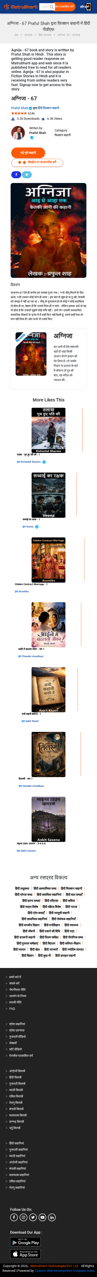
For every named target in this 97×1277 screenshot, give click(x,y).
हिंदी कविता (69, 900)
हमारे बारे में (15, 977)
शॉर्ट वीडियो (15, 1049)
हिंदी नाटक (71, 907)
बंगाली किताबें (16, 1109)
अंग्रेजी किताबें (17, 1071)
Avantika (24, 591)
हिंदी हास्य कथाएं (31, 900)
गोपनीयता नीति (17, 989)
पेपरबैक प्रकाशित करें (21, 1055)
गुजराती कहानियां (18, 1149)
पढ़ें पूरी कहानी (28, 153)
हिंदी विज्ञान (28, 955)
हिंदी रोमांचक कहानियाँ (64, 919)
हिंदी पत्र (69, 931)
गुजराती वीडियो (17, 1036)
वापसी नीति (15, 1002)
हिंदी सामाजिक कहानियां (34, 919)
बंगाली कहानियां (17, 1168)
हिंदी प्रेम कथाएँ (36, 913)
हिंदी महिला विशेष (52, 907)
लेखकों (13, 1043)
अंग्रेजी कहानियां (18, 1162)
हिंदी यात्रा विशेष (29, 907)
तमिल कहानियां (17, 1181)
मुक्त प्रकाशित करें (63, 6)
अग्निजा (63, 336)
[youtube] (42, 1217)
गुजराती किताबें (17, 1083)
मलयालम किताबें (18, 1115)
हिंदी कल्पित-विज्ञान (70, 943)
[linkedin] (52, 1217)
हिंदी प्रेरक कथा (23, 894)
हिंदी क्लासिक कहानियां (49, 894)
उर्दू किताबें (14, 1128)
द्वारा (19, 461)
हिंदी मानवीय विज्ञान (29, 925)
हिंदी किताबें (15, 1077)
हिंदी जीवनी (29, 931)
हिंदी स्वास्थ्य (71, 925)
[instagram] (23, 1217)
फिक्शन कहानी (63, 135)
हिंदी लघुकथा (22, 888)
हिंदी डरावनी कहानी (24, 937)
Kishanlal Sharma (31, 461)
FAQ (12, 1008)
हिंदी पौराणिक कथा (73, 937)
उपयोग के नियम (17, 996)
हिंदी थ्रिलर (49, 943)
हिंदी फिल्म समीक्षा (49, 937)
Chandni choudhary (33, 656)
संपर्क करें (14, 983)
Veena (30, 526)
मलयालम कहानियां (19, 1175)
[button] (51, 6)
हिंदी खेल (35, 949)
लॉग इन (84, 7)
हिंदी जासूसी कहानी (59, 913)
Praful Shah (20, 108)
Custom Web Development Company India (64, 1270)
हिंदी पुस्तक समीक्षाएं (27, 943)
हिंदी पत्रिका (51, 900)
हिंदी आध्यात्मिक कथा (45, 888)
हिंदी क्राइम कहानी (65, 955)
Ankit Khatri (32, 721)
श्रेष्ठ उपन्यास (16, 1030)
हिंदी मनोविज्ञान (52, 925)
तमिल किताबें (16, 1096)
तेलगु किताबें (15, 1102)
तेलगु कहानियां (17, 1187)
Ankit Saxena (28, 850)
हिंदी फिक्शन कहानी (48, 108)
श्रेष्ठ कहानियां (17, 1024)
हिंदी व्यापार (19, 949)
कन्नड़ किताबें (16, 1121)
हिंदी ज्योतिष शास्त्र (73, 949)
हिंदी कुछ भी (44, 955)
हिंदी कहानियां (16, 1143)
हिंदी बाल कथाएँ (74, 894)
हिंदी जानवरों (51, 949)
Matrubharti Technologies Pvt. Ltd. (55, 1266)
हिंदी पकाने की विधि (49, 931)
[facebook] (14, 1217)
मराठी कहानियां (17, 1156)
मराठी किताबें (16, 1090)
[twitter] (33, 1217)
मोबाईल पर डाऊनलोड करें (41, 162)
